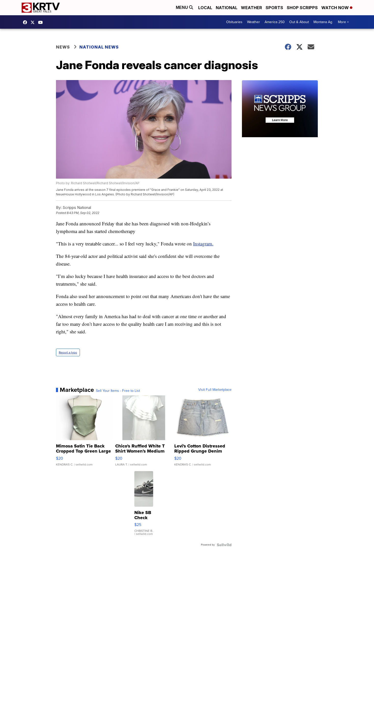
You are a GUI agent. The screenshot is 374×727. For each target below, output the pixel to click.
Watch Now (335, 7)
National (226, 7)
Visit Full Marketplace (215, 390)
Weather (251, 7)
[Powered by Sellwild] (224, 545)
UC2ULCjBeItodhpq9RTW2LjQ (41, 22)
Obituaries (234, 22)
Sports (274, 7)
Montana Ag (322, 22)
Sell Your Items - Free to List (118, 391)
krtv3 (26, 22)
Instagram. (203, 243)
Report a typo (68, 352)
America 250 (275, 22)
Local (205, 7)
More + (343, 22)
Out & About (299, 22)
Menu (182, 7)
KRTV (34, 22)
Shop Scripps (302, 7)
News (63, 47)
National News (99, 47)
